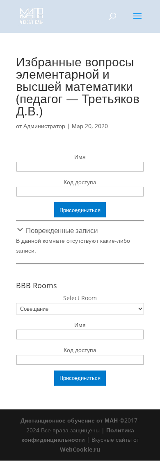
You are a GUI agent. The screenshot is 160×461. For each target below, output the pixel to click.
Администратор (44, 126)
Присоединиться (80, 210)
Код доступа (80, 182)
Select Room (80, 298)
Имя (80, 156)
